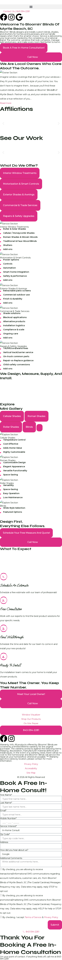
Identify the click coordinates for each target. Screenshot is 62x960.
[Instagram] (11, 17)
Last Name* (6, 803)
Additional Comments (11, 858)
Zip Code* (5, 834)
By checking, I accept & (30, 917)
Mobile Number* (8, 818)
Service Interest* (8, 826)
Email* (3, 811)
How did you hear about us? (14, 850)
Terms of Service (33, 917)
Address (4, 842)
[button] (31, 6)
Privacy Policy (51, 917)
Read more (5, 103)
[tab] (20, 173)
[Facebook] (3, 17)
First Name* (6, 795)
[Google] (19, 17)
